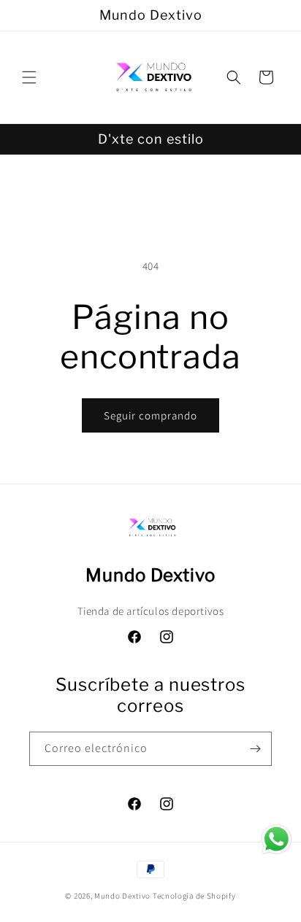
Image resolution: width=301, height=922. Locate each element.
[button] (29, 77)
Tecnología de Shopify (194, 896)
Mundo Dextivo (122, 896)
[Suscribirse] (255, 749)
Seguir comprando (150, 415)
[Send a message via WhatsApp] (276, 839)
